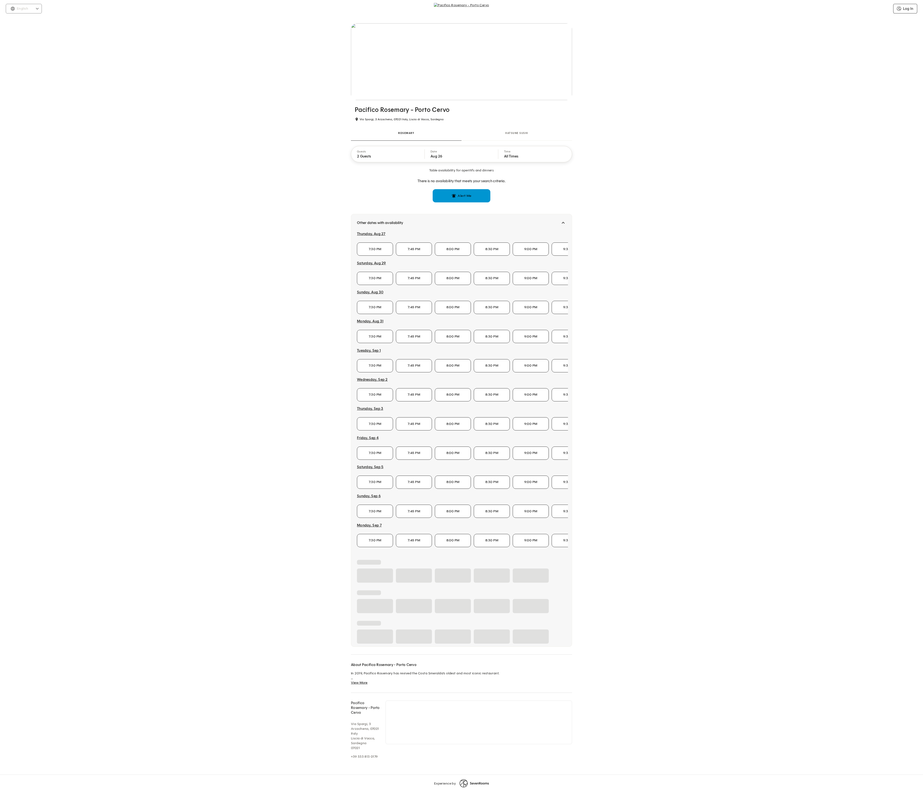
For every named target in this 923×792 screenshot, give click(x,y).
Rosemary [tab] (406, 133)
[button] (388, 154)
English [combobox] (22, 8)
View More (359, 770)
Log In (908, 8)
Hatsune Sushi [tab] (516, 133)
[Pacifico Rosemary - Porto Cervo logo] (461, 8)
